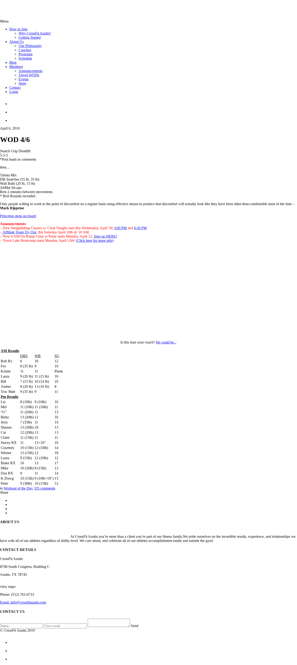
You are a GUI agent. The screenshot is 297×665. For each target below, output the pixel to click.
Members (16, 67)
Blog (12, 62)
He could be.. (166, 342)
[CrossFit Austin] (153, 102)
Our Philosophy (30, 46)
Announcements (30, 71)
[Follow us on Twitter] (153, 110)
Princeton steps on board (18, 216)
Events (24, 79)
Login (13, 92)
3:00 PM (120, 228)
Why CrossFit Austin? (35, 33)
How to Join (18, 29)
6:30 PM (140, 228)
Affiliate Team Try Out (19, 232)
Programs (25, 54)
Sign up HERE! (105, 236)
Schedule (25, 58)
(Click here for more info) (94, 240)
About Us (16, 42)
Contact (15, 87)
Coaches (25, 50)
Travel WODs (29, 75)
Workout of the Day (18, 488)
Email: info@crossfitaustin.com (23, 602)
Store (22, 83)
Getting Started (30, 37)
